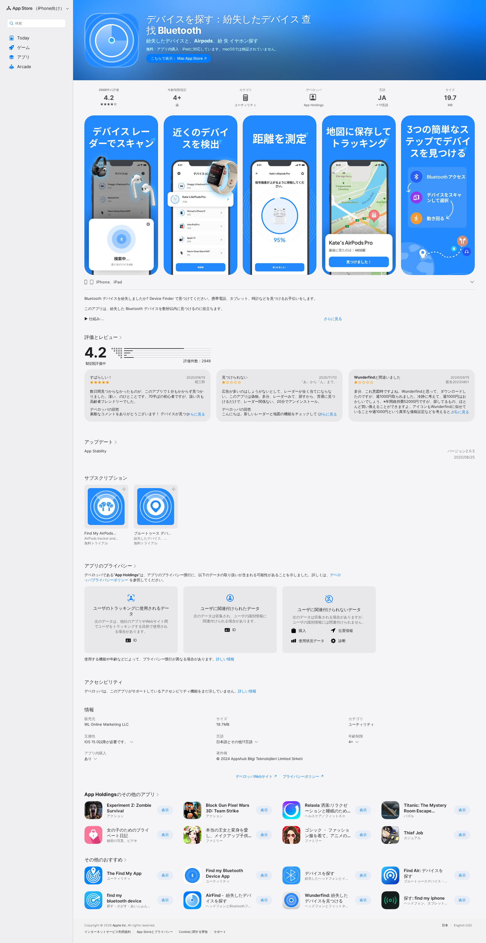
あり (88, 758)
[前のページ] (79, 195)
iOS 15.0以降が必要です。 (106, 741)
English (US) (463, 925)
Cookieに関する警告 (193, 931)
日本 (445, 925)
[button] (36, 38)
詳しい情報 (225, 659)
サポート (220, 931)
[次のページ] (480, 195)
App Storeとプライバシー (155, 931)
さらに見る (333, 318)
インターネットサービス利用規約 (107, 931)
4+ (350, 741)
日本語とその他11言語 (234, 741)
